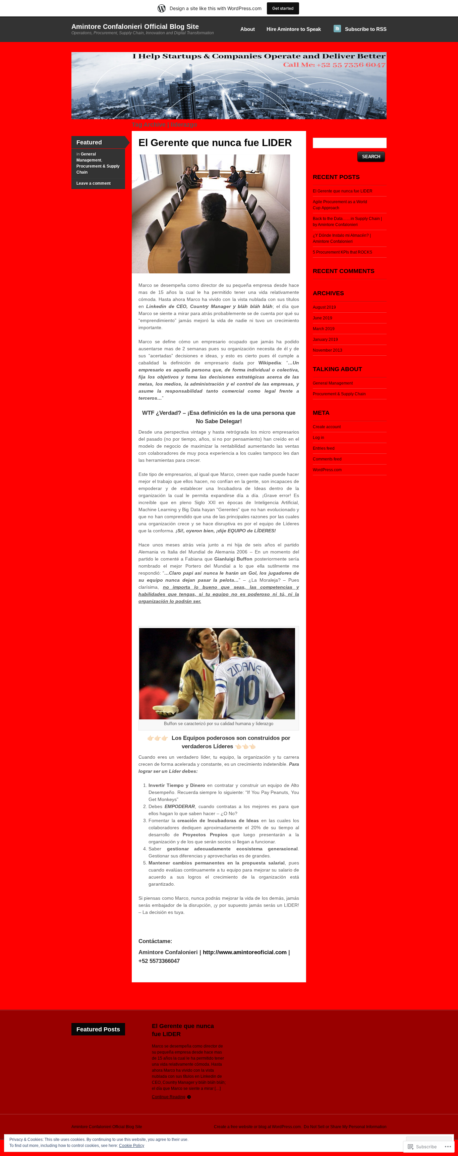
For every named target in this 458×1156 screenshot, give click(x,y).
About (247, 29)
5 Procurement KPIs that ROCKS (342, 252)
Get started (283, 8)
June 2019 (322, 318)
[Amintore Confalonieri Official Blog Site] (229, 118)
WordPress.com (327, 470)
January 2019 (325, 339)
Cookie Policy (131, 1145)
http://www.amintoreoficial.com (245, 952)
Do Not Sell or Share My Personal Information (345, 1126)
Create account (327, 427)
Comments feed (327, 459)
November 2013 (327, 350)
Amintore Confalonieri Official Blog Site (135, 26)
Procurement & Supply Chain (339, 394)
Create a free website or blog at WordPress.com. (258, 1126)
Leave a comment (93, 183)
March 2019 (324, 328)
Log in (318, 437)
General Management (333, 383)
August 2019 (324, 307)
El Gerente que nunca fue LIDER (215, 142)
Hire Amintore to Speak (294, 29)
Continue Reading (168, 1097)
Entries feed (324, 448)
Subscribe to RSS (366, 29)
